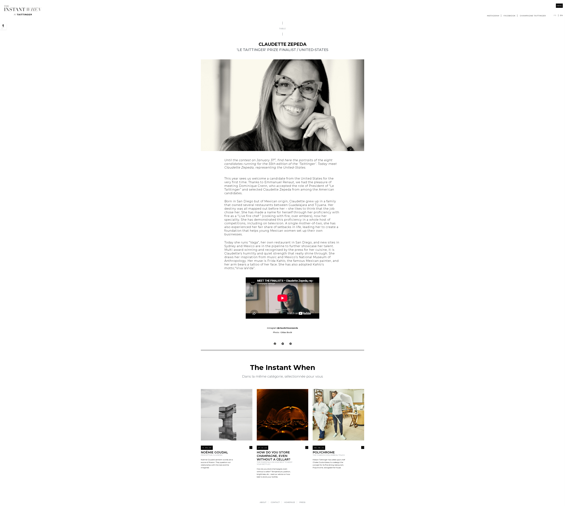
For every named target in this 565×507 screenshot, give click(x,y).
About (263, 502)
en (561, 15)
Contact (275, 502)
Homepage (289, 502)
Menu (559, 6)
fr (555, 15)
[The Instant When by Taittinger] (22, 10)
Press (302, 502)
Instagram (493, 16)
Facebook (509, 16)
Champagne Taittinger (533, 16)
